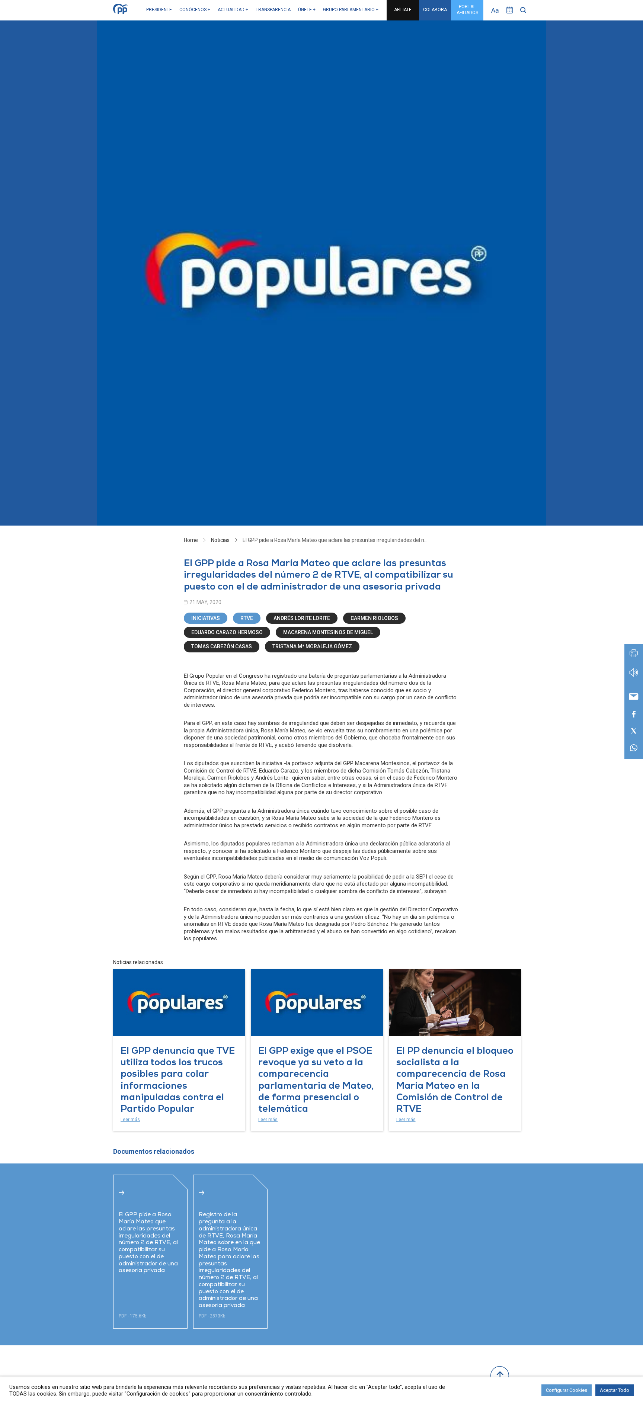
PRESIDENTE (159, 9)
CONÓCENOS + (194, 9)
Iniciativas (205, 618)
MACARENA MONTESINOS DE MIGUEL (328, 632)
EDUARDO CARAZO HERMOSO (227, 632)
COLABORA (435, 9)
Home (191, 540)
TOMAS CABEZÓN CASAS (221, 646)
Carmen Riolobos (374, 618)
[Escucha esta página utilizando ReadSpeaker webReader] (633, 676)
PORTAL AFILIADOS (467, 9)
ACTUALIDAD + (233, 9)
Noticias (220, 540)
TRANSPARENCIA (273, 9)
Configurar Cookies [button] (566, 1390)
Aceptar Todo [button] (614, 1390)
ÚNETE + (307, 9)
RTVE (246, 618)
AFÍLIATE (403, 9)
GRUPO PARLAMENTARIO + (350, 9)
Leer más (130, 1119)
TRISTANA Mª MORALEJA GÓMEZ (312, 646)
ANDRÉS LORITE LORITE (301, 618)
